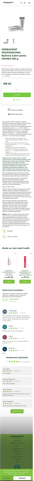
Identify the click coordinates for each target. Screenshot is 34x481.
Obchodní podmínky (17, 443)
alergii (3, 76)
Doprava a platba (17, 456)
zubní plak (13, 152)
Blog (17, 462)
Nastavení (7, 478)
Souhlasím (22, 478)
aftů (15, 132)
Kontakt (17, 454)
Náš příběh (17, 440)
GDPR (17, 446)
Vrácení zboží (17, 448)
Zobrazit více (17, 411)
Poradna (17, 459)
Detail (9, 281)
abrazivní (11, 150)
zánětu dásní (20, 144)
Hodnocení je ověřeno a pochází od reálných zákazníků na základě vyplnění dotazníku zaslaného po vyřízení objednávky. (15, 295)
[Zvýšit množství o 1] (20, 90)
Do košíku (17, 95)
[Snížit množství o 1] (14, 90)
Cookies (17, 451)
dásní (21, 129)
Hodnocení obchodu (17, 357)
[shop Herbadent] (17, 437)
